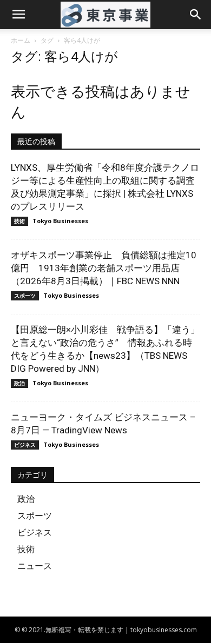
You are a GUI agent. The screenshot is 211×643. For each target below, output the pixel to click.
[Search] (196, 14)
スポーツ (25, 295)
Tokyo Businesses (60, 221)
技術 (19, 221)
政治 (19, 383)
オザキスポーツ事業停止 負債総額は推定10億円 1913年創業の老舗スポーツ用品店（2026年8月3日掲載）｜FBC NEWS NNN (103, 268)
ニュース (34, 566)
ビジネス (25, 444)
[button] (18, 14)
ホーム (20, 40)
